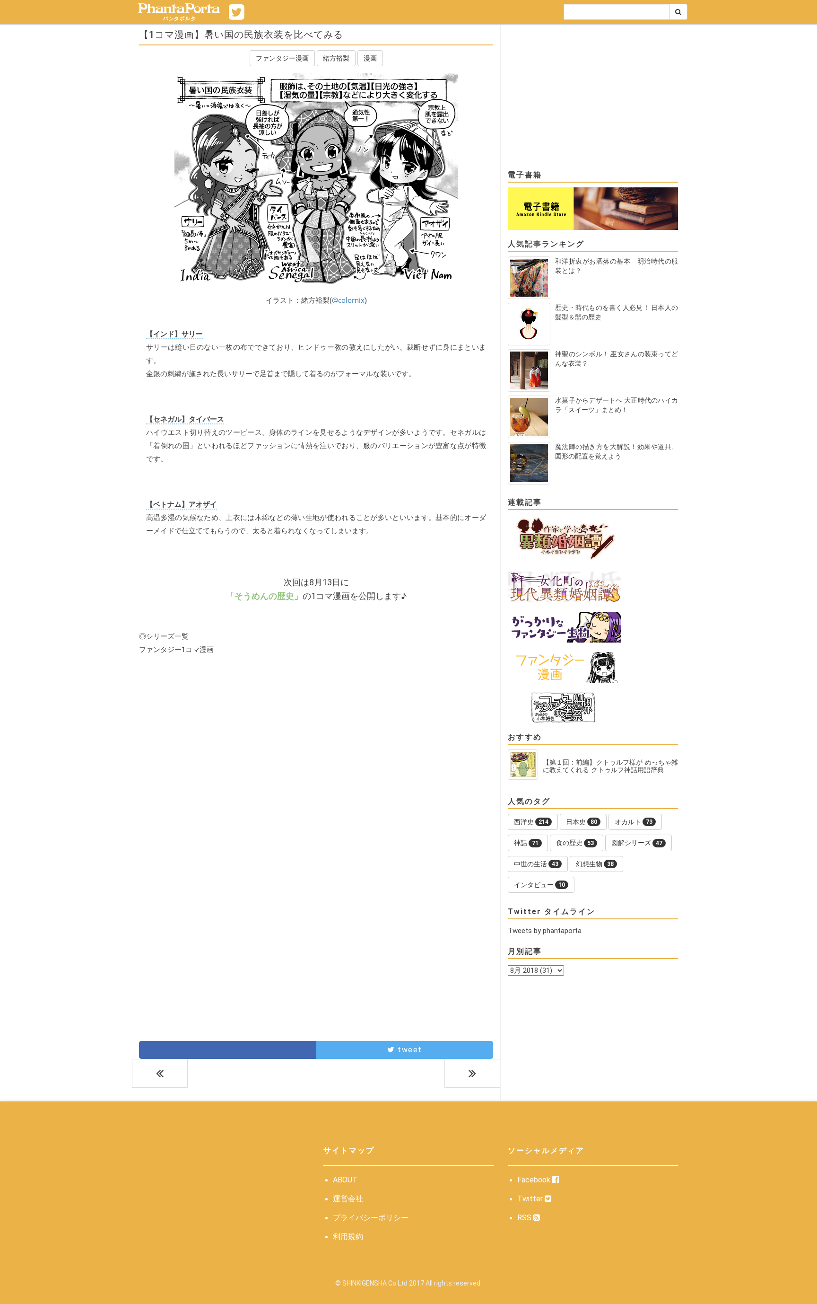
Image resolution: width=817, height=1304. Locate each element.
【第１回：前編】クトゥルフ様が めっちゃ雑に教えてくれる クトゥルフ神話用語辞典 (610, 766)
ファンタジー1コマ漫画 (176, 649)
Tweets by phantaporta (545, 930)
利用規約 (348, 1236)
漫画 (370, 58)
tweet (408, 1049)
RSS (525, 1217)
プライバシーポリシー (370, 1217)
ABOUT (345, 1179)
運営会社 (348, 1198)
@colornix (348, 300)
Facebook (534, 1179)
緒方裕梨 (336, 58)
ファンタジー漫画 (282, 58)
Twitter (531, 1198)
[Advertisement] (316, 749)
